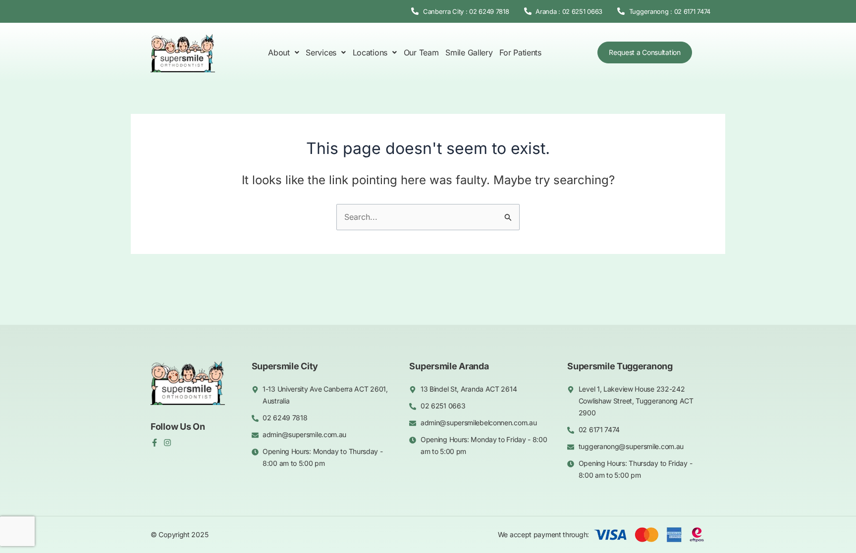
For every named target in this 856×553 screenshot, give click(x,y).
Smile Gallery (468, 52)
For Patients (520, 52)
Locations (370, 52)
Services (321, 52)
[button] (283, 52)
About (279, 52)
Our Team (421, 52)
